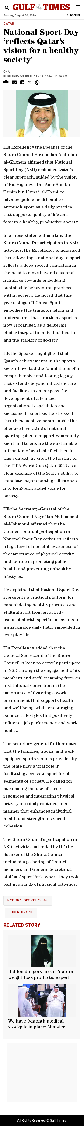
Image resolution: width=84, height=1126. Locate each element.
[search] (7, 8)
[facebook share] (22, 83)
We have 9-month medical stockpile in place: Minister (36, 1024)
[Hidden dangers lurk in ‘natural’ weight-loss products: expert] (42, 951)
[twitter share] (30, 82)
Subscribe (73, 15)
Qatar (9, 23)
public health (21, 912)
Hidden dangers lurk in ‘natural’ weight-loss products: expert (42, 975)
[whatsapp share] (38, 82)
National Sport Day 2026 (27, 900)
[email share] (14, 83)
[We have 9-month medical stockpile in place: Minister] (42, 1000)
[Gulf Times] (41, 11)
